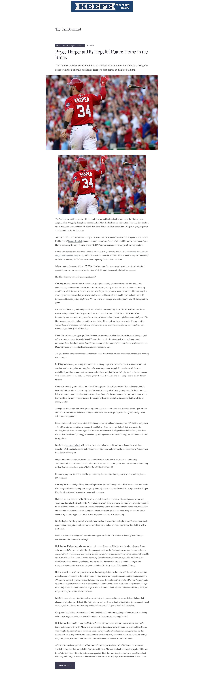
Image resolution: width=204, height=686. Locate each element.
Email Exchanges (69, 46)
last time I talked (73, 444)
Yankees (80, 46)
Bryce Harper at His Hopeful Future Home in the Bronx (101, 54)
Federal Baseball (75, 241)
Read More (63, 665)
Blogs (58, 46)
